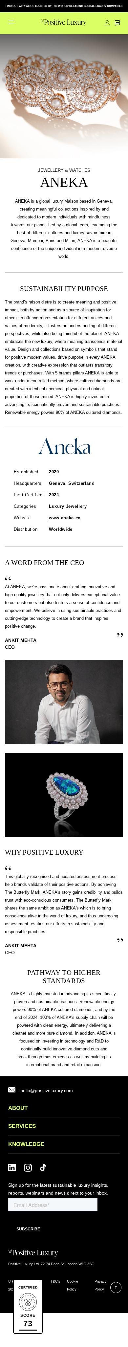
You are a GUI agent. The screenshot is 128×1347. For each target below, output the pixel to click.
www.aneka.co (65, 517)
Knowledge (26, 1144)
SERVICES (22, 1126)
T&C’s (55, 1281)
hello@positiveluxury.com (46, 1090)
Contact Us (117, 23)
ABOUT (18, 1108)
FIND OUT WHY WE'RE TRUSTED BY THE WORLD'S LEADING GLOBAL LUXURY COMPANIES (64, 6)
